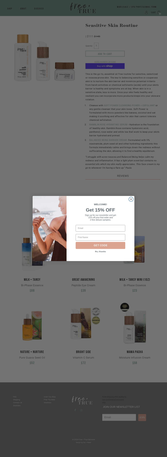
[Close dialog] (131, 199)
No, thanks (100, 251)
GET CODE (100, 245)
